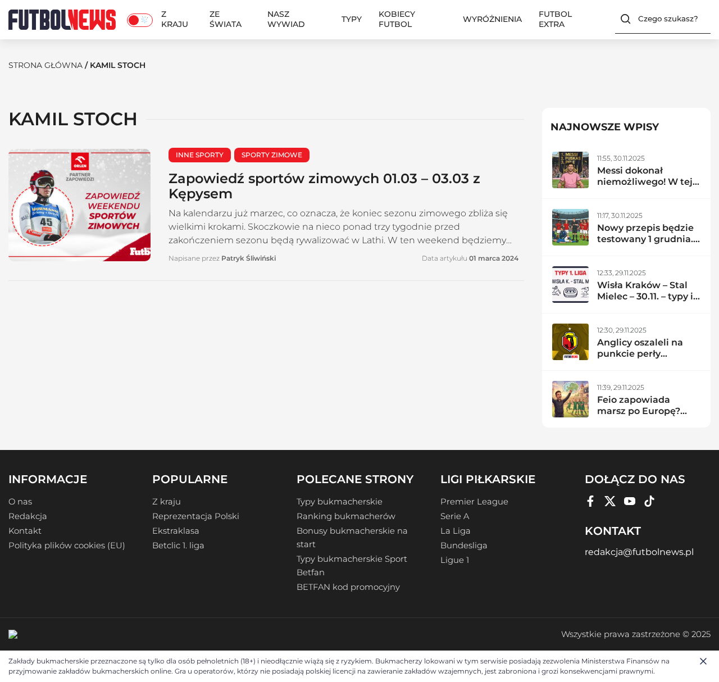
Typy (352, 19)
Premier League (474, 502)
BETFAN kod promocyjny (348, 587)
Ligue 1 (454, 560)
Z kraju (174, 19)
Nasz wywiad (286, 19)
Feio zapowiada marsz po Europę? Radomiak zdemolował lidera (640, 416)
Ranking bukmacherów (346, 516)
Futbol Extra (555, 19)
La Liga (455, 531)
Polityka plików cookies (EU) (66, 545)
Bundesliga (464, 545)
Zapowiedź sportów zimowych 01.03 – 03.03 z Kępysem (324, 186)
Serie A (454, 516)
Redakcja (27, 516)
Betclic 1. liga (178, 545)
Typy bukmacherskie (340, 502)
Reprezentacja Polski (195, 516)
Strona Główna (45, 65)
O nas (20, 502)
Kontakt (25, 531)
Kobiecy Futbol (397, 19)
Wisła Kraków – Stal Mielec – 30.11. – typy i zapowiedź (645, 296)
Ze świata (226, 19)
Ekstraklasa (175, 531)
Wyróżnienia (492, 19)
